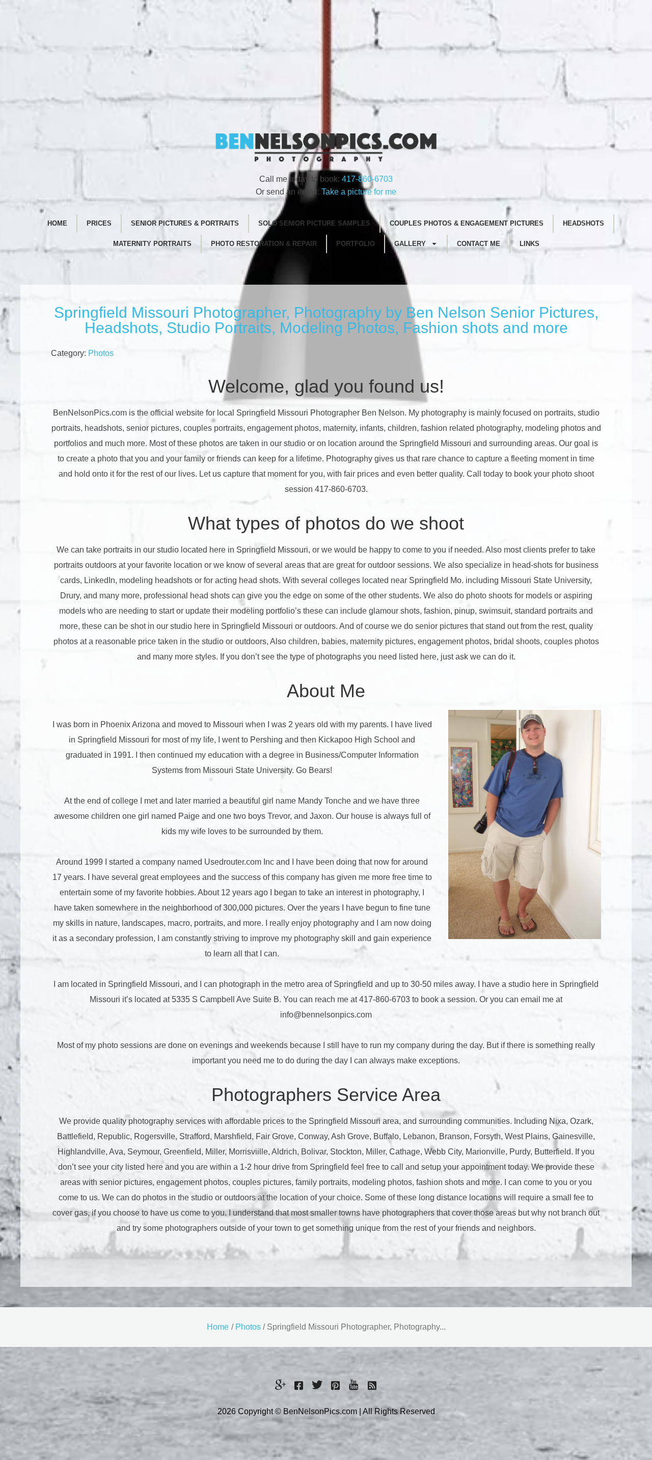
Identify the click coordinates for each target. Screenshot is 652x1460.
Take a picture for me (358, 191)
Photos (101, 353)
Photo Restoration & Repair (264, 243)
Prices (99, 223)
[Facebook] (298, 1385)
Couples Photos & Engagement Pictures (467, 223)
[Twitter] (316, 1385)
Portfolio (355, 243)
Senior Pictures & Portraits (185, 223)
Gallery (410, 243)
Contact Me (478, 243)
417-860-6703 (367, 179)
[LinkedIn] (371, 1385)
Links (529, 243)
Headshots (583, 223)
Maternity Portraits (152, 243)
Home (57, 223)
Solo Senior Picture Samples (314, 223)
